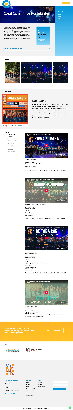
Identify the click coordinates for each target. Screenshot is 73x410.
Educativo (59, 16)
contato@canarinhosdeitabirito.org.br (12, 390)
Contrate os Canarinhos (30, 390)
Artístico (59, 14)
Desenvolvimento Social (62, 20)
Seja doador (40, 382)
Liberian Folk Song (11, 151)
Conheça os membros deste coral (13, 48)
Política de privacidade (27, 408)
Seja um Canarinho (29, 393)
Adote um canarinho (41, 386)
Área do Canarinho (29, 395)
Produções (60, 18)
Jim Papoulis (9, 136)
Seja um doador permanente (41, 389)
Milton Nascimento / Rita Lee (13, 140)
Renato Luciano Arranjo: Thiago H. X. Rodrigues (13, 146)
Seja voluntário (40, 384)
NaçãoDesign (48, 408)
